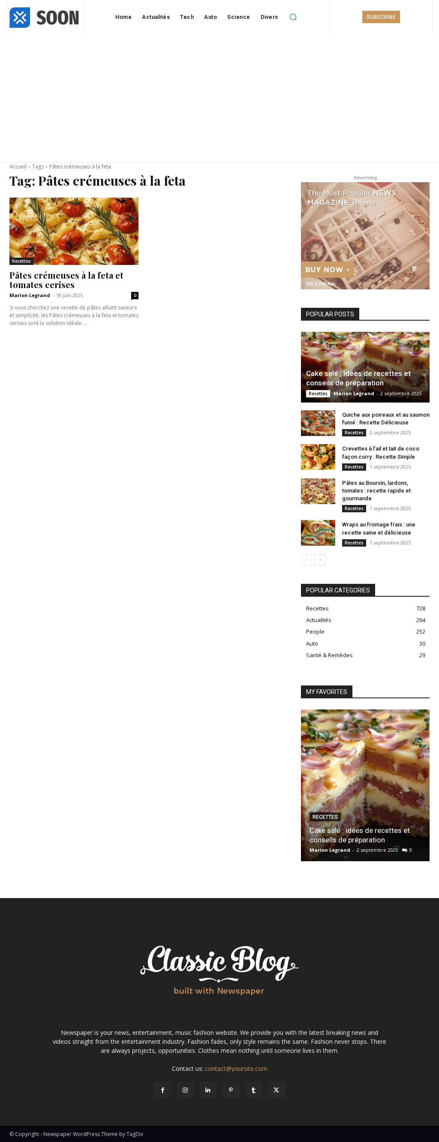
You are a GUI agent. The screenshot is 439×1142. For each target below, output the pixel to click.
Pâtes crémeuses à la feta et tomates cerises (66, 279)
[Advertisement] (219, 98)
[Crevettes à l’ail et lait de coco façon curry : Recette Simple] (318, 457)
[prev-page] (306, 559)
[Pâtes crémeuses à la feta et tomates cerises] (73, 231)
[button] (293, 17)
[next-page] (320, 559)
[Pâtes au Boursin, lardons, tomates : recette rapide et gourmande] (318, 491)
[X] (276, 1090)
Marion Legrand (29, 295)
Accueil (18, 166)
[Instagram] (185, 1090)
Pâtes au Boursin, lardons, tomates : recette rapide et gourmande (376, 491)
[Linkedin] (208, 1090)
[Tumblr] (253, 1090)
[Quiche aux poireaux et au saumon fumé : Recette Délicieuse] (318, 423)
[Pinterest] (231, 1090)
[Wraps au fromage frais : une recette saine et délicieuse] (318, 533)
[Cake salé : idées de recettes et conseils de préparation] (365, 367)
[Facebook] (162, 1090)
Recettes (21, 261)
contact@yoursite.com (236, 1068)
